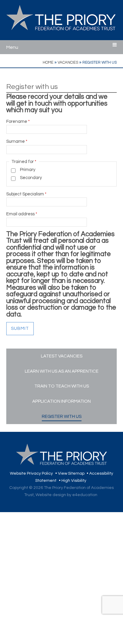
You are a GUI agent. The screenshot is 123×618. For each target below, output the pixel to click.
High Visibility (73, 481)
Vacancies (68, 62)
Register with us (99, 62)
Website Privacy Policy (31, 473)
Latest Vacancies (61, 356)
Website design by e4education (66, 495)
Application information (61, 401)
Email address (21, 214)
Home (48, 62)
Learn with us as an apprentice (62, 371)
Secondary (31, 177)
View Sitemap (71, 473)
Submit (20, 328)
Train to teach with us (61, 386)
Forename (18, 121)
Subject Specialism (26, 194)
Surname (16, 141)
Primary (27, 169)
